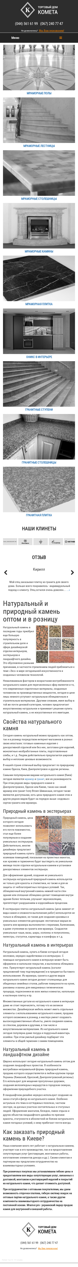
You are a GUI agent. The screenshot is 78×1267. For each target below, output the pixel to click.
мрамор (29, 779)
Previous (8, 535)
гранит (40, 779)
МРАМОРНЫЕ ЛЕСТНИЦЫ (39, 146)
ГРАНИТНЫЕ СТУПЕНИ (39, 409)
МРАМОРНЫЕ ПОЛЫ (39, 93)
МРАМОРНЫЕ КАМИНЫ (39, 251)
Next (70, 535)
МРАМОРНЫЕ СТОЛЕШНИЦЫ (39, 199)
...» (68, 589)
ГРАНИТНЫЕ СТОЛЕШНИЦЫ (39, 462)
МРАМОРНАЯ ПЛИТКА (39, 304)
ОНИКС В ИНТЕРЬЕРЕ (39, 357)
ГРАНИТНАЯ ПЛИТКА (39, 515)
